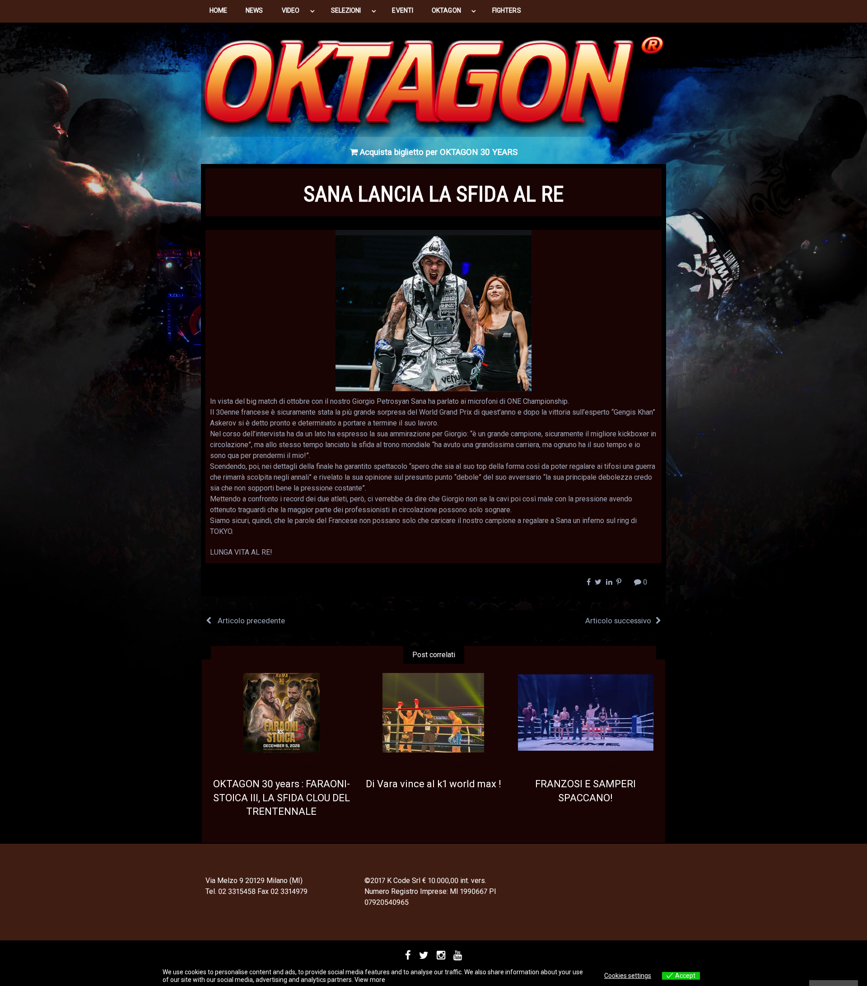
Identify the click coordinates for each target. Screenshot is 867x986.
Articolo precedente (250, 620)
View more (369, 979)
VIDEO (290, 10)
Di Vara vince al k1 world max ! (433, 784)
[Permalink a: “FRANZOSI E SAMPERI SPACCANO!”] (585, 712)
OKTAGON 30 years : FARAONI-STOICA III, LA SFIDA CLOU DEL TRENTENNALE (281, 798)
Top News (296, 767)
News (433, 172)
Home (218, 10)
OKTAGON (446, 10)
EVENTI (402, 10)
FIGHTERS (506, 10)
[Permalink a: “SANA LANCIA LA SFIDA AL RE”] (433, 310)
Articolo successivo (618, 620)
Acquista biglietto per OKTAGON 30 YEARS (437, 152)
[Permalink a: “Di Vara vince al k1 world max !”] (433, 712)
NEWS (254, 10)
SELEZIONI (346, 10)
